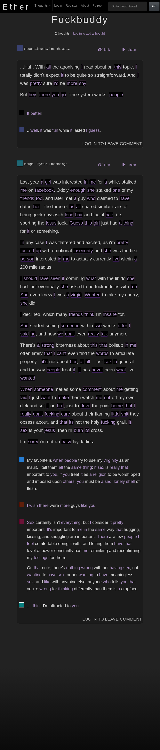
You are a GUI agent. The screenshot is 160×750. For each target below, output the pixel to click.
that (103, 345)
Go (154, 6)
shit (124, 413)
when (58, 460)
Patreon (97, 5)
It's (49, 529)
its (71, 422)
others (69, 481)
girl (48, 182)
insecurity (83, 250)
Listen (131, 49)
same (76, 467)
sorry (33, 441)
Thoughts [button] (41, 5)
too (39, 198)
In (22, 242)
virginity (111, 460)
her (36, 206)
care (65, 413)
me (92, 182)
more (72, 83)
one (116, 190)
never (97, 369)
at (82, 361)
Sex (30, 522)
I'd (56, 83)
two (98, 325)
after (122, 325)
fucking (52, 413)
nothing (73, 567)
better (35, 113)
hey (32, 94)
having (116, 567)
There (102, 536)
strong (47, 345)
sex (108, 361)
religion (100, 474)
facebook (44, 190)
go (63, 94)
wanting (34, 574)
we (60, 333)
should (30, 278)
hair (79, 214)
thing (128, 223)
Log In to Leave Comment (112, 143)
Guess (76, 223)
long (69, 214)
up (38, 250)
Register (71, 5)
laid (23, 397)
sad (108, 481)
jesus (51, 223)
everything (71, 522)
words (102, 353)
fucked (27, 250)
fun (55, 130)
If (130, 422)
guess (94, 130)
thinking (65, 588)
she (91, 190)
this (117, 67)
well (34, 130)
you (55, 94)
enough (77, 190)
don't (70, 333)
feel (30, 543)
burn (78, 430)
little (115, 413)
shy (82, 83)
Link (108, 49)
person (27, 258)
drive (85, 405)
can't (62, 353)
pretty (36, 83)
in (86, 182)
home (117, 405)
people (116, 94)
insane (110, 314)
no (33, 333)
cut (107, 397)
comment (92, 389)
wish (33, 505)
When (26, 389)
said (24, 333)
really (93, 333)
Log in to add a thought (89, 33)
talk (104, 333)
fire (60, 405)
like (84, 505)
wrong (87, 567)
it (62, 75)
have (125, 198)
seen (55, 278)
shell (130, 481)
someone (70, 325)
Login (58, 5)
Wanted (92, 294)
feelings (41, 557)
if (95, 467)
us (71, 206)
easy (66, 441)
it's (45, 361)
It (28, 113)
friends (27, 198)
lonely (119, 481)
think (89, 314)
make (63, 397)
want (46, 397)
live (116, 258)
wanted (27, 378)
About (85, 5)
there (44, 94)
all (48, 67)
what (91, 278)
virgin (76, 294)
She (24, 294)
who (91, 198)
